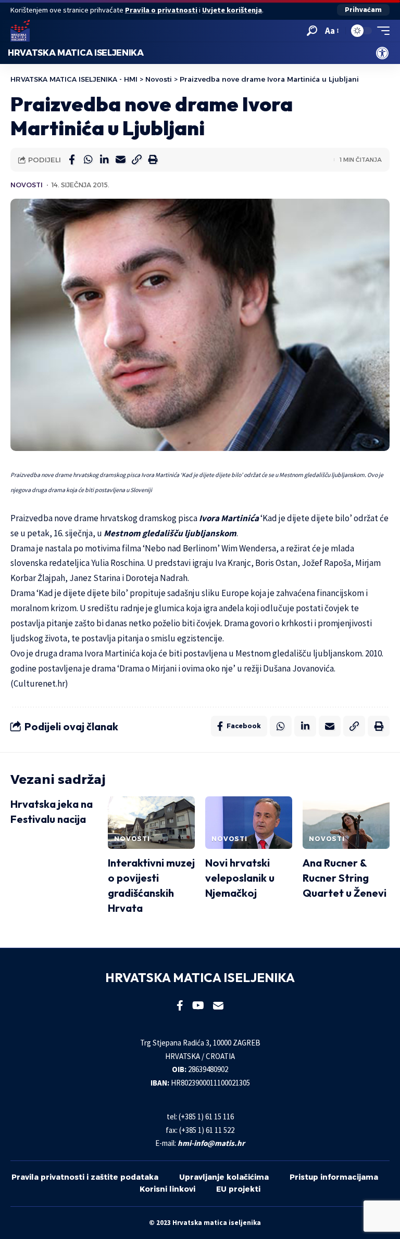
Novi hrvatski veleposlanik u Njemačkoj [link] (239, 877)
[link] (382, 53)
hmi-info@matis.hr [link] (211, 1143)
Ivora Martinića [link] (229, 518)
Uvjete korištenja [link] (232, 10)
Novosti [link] (26, 185)
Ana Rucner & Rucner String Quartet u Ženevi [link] (344, 877)
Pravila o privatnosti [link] (161, 10)
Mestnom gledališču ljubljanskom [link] (170, 533)
